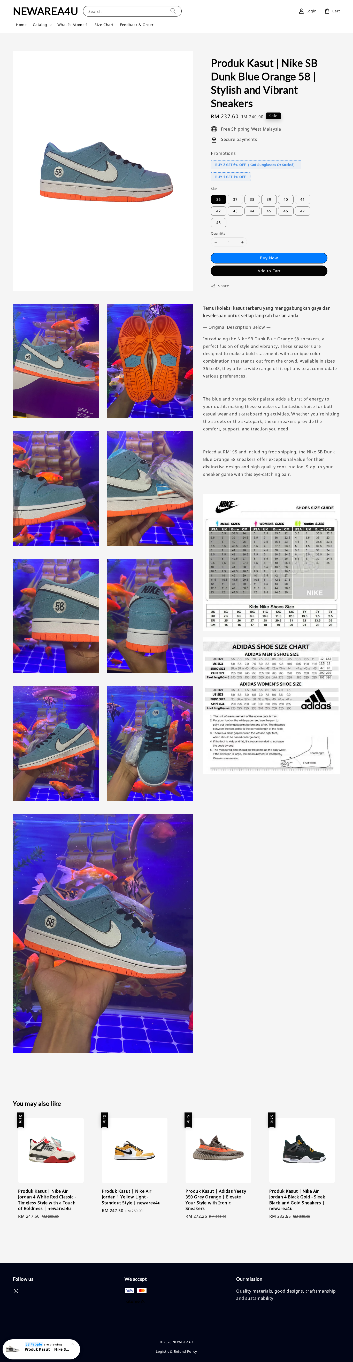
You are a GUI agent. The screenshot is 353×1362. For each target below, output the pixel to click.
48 (218, 222)
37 (235, 199)
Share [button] (223, 286)
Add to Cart (269, 271)
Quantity (218, 233)
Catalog (40, 24)
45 (269, 211)
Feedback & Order (137, 24)
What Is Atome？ (72, 24)
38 (252, 199)
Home (21, 24)
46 (285, 211)
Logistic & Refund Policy (176, 1351)
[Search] (173, 11)
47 (302, 211)
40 (285, 199)
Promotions (223, 153)
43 (235, 211)
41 (302, 199)
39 (269, 199)
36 (218, 199)
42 (218, 211)
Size (214, 189)
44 (252, 211)
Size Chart (104, 24)
